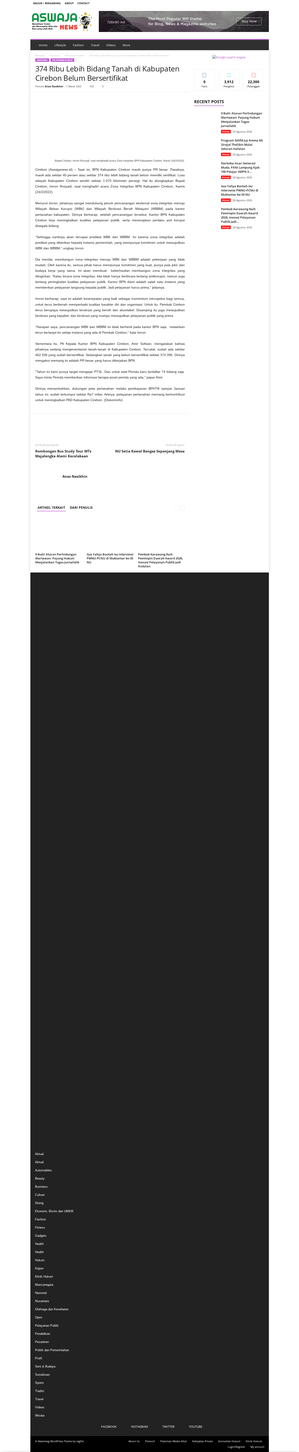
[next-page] (182, 507)
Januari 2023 (43, 902)
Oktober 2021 (44, 1007)
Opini (38, 1317)
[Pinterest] (61, 99)
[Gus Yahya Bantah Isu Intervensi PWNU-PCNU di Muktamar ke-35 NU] (110, 533)
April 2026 (42, 629)
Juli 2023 (41, 860)
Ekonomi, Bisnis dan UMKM (54, 1211)
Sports (39, 1383)
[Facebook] (241, 3)
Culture (40, 1195)
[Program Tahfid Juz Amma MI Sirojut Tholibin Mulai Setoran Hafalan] (205, 147)
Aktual (226, 131)
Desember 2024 (45, 741)
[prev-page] (176, 507)
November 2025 (45, 664)
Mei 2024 (41, 790)
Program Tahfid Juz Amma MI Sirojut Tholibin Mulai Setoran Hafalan (242, 144)
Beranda (40, 55)
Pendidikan (42, 1333)
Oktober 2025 (44, 671)
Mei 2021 (41, 1028)
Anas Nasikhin (54, 86)
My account (257, 1446)
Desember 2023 (45, 825)
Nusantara (42, 1301)
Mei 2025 (41, 706)
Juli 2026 (41, 608)
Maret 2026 (42, 636)
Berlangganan (253, 74)
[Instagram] (248, 3)
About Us (134, 1441)
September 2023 (46, 846)
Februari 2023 (44, 895)
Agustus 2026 (44, 601)
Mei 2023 (41, 874)
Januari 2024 (43, 818)
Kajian (39, 1268)
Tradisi (39, 1391)
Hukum (40, 1260)
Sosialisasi (42, 1374)
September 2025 (46, 678)
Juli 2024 (41, 776)
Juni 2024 (41, 783)
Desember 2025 (45, 657)
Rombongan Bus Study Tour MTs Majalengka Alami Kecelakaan (63, 453)
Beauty (40, 1178)
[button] (262, 45)
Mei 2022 (41, 958)
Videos (111, 45)
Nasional (55, 55)
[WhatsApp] (72, 99)
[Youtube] (262, 3)
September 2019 (46, 1063)
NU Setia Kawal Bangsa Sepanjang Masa (150, 451)
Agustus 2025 (44, 685)
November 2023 (45, 832)
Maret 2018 (42, 1091)
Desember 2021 (45, 993)
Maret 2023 (42, 888)
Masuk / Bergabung (47, 3)
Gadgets (40, 1235)
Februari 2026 (44, 643)
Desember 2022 (45, 909)
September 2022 (46, 930)
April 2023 (42, 881)
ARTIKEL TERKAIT (51, 507)
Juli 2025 (41, 692)
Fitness (40, 1227)
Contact (83, 3)
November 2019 (45, 1049)
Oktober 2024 (44, 755)
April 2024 (42, 797)
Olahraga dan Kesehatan (51, 1309)
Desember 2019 (45, 1042)
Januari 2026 (43, 650)
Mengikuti (229, 73)
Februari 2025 (44, 727)
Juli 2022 (41, 944)
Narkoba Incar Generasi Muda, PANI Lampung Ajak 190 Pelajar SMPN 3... (240, 167)
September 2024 (46, 762)
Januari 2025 (43, 734)
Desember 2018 (45, 1077)
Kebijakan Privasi (202, 1441)
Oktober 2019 (44, 1056)
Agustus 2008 (44, 1126)
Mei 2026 (41, 622)
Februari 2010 (44, 1105)
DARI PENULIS (81, 507)
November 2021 (45, 1000)
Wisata (39, 1415)
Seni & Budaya (45, 1366)
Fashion (78, 45)
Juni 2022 (41, 951)
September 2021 (46, 1014)
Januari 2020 (43, 1035)
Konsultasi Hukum (229, 1441)
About (69, 3)
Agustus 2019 (44, 1070)
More (126, 45)
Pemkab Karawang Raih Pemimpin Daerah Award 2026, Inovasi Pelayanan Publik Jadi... (239, 215)
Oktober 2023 (44, 839)
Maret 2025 (42, 720)
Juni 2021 (41, 1021)
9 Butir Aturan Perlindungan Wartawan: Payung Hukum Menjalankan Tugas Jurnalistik (57, 558)
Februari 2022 (44, 979)
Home (43, 45)
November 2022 (45, 916)
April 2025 (42, 713)
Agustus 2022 (44, 937)
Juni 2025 (41, 699)
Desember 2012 (45, 1098)
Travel (95, 45)
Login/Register (236, 1446)
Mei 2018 (41, 1084)
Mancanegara (44, 1284)
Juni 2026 (41, 615)
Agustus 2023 (44, 853)
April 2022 (42, 965)
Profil (38, 1358)
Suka (204, 73)
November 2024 (45, 748)
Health (39, 1244)
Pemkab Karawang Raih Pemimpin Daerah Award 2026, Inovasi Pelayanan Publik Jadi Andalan (160, 560)
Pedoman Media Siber (173, 1441)
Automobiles (43, 1170)
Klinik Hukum (44, 1276)
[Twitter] (255, 3)
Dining (39, 1203)
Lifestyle (60, 45)
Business (41, 1186)
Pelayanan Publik (74, 55)
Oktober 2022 (44, 923)
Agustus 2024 (44, 769)
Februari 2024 (44, 811)
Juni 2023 (41, 867)
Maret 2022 (42, 972)
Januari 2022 (43, 986)
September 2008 (46, 1119)
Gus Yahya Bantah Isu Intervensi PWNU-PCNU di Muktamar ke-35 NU (110, 558)
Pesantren (42, 1342)
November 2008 (45, 1112)
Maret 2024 (42, 804)
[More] (83, 99)
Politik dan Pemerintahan (52, 1350)
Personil (150, 1441)
